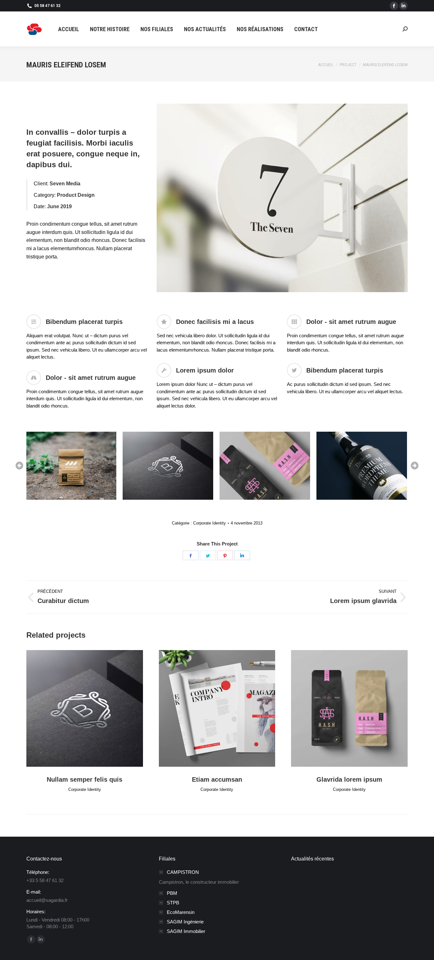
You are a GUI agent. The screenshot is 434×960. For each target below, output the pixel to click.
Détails (93, 709)
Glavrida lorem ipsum (349, 779)
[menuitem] (68, 29)
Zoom (76, 709)
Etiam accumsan (217, 779)
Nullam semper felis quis (84, 779)
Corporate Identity (209, 523)
